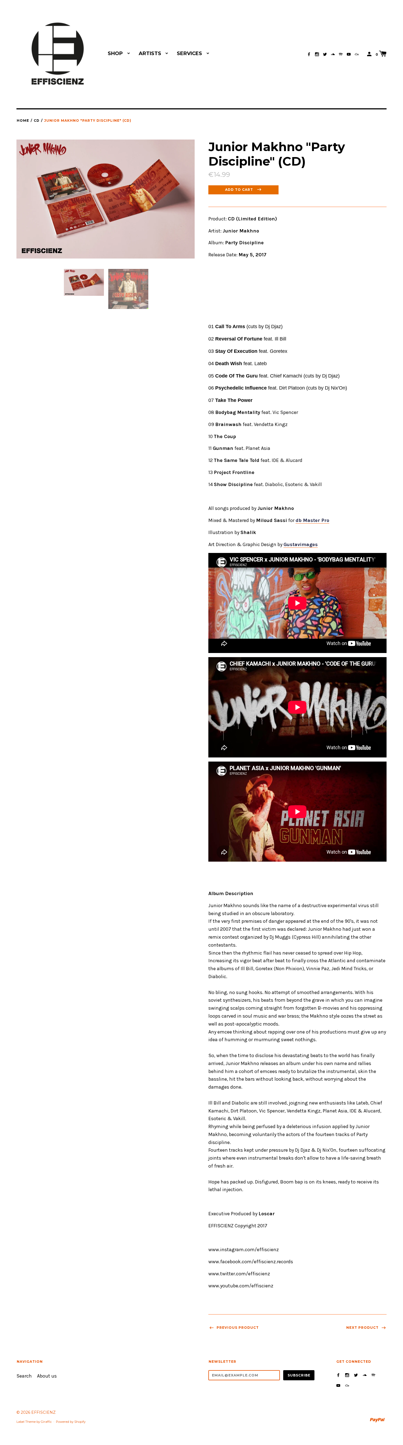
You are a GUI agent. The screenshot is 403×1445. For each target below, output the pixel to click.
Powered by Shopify (71, 1422)
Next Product (363, 1327)
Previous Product (237, 1327)
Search (24, 1376)
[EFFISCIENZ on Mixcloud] (357, 54)
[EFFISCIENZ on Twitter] (325, 54)
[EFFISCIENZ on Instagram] (317, 54)
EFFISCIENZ (43, 1412)
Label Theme (26, 1422)
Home (23, 120)
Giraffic (46, 1422)
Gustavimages (300, 544)
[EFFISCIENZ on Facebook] (309, 54)
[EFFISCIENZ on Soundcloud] (333, 54)
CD (36, 120)
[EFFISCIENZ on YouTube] (349, 54)
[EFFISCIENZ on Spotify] (341, 54)
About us (47, 1376)
